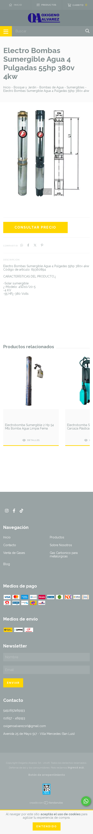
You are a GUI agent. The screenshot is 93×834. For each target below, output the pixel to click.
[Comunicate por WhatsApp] (86, 801)
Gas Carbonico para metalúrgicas (64, 554)
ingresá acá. (76, 767)
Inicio (7, 87)
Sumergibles (75, 87)
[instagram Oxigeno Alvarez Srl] (6, 510)
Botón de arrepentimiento (46, 774)
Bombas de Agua (51, 87)
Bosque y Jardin (25, 87)
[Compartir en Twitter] (35, 245)
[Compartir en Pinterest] (42, 245)
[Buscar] (87, 31)
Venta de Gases (14, 553)
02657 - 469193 (14, 718)
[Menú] (6, 31)
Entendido (46, 826)
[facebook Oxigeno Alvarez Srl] (14, 510)
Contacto (9, 545)
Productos (57, 537)
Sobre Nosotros (61, 545)
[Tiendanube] (46, 803)
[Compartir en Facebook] (28, 245)
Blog (6, 564)
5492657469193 (14, 710)
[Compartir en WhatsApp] (22, 245)
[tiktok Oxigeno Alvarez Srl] (21, 510)
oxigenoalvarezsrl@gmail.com (24, 726)
